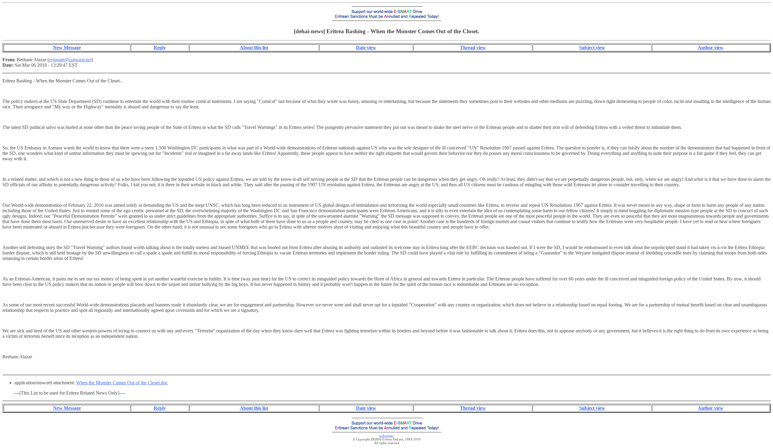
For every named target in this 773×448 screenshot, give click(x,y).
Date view (366, 47)
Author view (710, 47)
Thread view (473, 47)
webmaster (386, 435)
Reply (160, 47)
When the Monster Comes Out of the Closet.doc (122, 382)
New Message (67, 47)
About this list (254, 47)
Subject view (592, 47)
